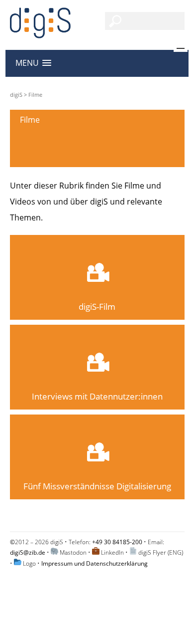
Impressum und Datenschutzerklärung (94, 563)
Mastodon (73, 552)
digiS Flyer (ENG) (160, 552)
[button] (33, 63)
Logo (29, 563)
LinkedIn (112, 552)
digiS (16, 94)
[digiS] (40, 32)
